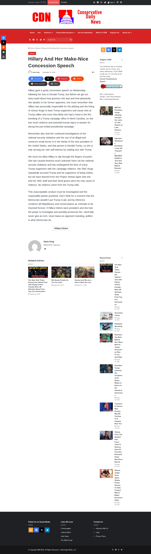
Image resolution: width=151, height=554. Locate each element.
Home (32, 33)
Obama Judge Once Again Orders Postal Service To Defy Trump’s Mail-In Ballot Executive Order (118, 485)
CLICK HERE (117, 71)
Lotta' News (65, 536)
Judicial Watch (66, 532)
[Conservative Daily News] (68, 17)
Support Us (114, 33)
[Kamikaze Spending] (106, 327)
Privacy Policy (101, 536)
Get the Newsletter (85, 33)
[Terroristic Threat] (106, 316)
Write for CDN (101, 33)
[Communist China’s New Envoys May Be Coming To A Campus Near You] (106, 407)
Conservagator (66, 528)
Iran (39, 33)
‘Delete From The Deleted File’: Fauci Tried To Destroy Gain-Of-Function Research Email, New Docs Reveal (119, 447)
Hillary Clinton (61, 228)
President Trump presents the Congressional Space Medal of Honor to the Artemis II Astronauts (119, 380)
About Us (126, 33)
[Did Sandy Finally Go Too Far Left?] (61, 272)
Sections (47, 33)
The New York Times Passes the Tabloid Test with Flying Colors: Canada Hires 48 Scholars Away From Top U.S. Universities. (118, 284)
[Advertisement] (111, 215)
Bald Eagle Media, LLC (68, 550)
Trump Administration (64, 33)
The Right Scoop (66, 540)
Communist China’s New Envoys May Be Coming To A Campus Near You (119, 414)
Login (97, 532)
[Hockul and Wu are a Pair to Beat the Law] (84, 272)
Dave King (35, 72)
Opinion (37, 48)
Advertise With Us (102, 528)
